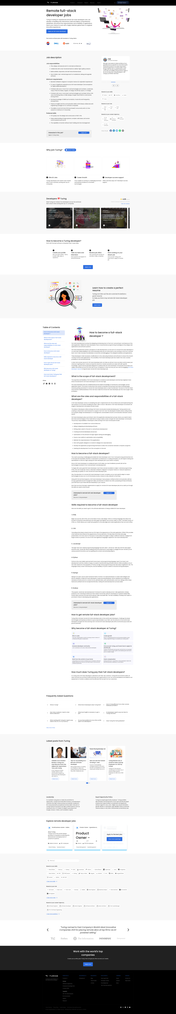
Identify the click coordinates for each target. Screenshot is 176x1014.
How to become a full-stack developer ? (52, 332)
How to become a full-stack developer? (52, 352)
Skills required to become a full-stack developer (53, 357)
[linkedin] (114, 131)
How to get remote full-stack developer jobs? (52, 363)
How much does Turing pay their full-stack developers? (53, 375)
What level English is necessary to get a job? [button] (88, 712)
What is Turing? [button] (54, 705)
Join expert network (122, 2)
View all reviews (125, 203)
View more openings (114, 839)
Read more (55, 779)
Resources (92, 2)
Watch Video (71, 150)
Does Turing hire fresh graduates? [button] (115, 721)
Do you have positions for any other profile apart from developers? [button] (89, 720)
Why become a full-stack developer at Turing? (51, 369)
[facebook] (111, 131)
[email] (123, 131)
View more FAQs (50, 727)
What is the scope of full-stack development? (52, 338)
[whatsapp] (120, 131)
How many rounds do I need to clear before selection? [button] (60, 712)
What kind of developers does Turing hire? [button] (89, 705)
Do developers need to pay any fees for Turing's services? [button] (117, 712)
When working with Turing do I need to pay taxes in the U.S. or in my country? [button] (61, 720)
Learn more (97, 305)
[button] (116, 68)
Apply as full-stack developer (57, 31)
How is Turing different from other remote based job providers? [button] (117, 704)
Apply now (84, 132)
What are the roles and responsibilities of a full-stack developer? (52, 345)
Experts (98, 2)
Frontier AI (72, 2)
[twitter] (117, 131)
